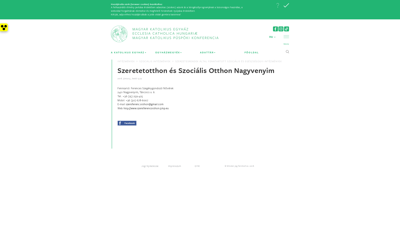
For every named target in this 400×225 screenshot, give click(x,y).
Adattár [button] (207, 52)
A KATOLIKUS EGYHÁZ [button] (128, 52)
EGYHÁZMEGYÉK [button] (167, 52)
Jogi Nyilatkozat (150, 166)
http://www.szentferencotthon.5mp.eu (146, 108)
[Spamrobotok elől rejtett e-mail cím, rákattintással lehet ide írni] (145, 104)
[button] (277, 5)
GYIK (197, 166)
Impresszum (174, 166)
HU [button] (271, 37)
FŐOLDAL (252, 52)
